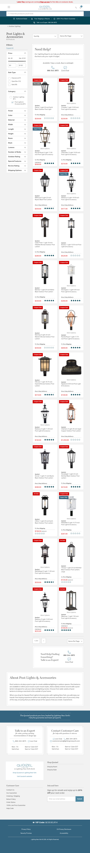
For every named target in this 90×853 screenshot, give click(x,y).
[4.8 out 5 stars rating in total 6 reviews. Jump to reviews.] (76, 208)
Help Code (10, 808)
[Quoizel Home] (45, 7)
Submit (79, 799)
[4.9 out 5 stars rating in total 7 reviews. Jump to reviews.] (49, 439)
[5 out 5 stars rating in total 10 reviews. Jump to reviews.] (49, 300)
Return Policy (11, 799)
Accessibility (64, 833)
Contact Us (10, 790)
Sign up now (45, 2)
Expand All (9, 48)
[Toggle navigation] (8, 7)
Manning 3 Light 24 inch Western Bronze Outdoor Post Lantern (44, 337)
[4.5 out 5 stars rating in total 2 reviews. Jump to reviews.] (49, 394)
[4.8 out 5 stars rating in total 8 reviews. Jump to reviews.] (76, 300)
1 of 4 (36, 641)
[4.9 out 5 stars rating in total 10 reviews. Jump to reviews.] (76, 394)
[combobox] (45, 13)
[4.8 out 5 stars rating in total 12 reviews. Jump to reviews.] (76, 486)
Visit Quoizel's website (24, 776)
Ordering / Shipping (13, 796)
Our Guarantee (11, 793)
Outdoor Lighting (14, 26)
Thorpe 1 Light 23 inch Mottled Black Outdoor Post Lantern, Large (71, 569)
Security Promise (26, 833)
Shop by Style (52, 770)
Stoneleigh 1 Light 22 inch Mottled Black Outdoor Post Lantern (70, 476)
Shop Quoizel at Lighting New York (24, 773)
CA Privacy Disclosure (64, 829)
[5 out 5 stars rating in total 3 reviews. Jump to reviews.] (76, 163)
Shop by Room (52, 767)
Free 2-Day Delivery (67, 115)
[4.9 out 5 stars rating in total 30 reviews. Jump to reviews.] (49, 630)
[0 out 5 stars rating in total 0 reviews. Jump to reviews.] (49, 118)
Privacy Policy (26, 829)
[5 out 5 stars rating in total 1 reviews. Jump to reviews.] (76, 347)
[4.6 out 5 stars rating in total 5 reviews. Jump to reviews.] (49, 208)
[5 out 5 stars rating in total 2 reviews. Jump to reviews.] (49, 163)
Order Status (10, 802)
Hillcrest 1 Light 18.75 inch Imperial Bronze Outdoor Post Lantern (44, 384)
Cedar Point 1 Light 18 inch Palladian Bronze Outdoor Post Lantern (45, 244)
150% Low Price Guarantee (15, 805)
